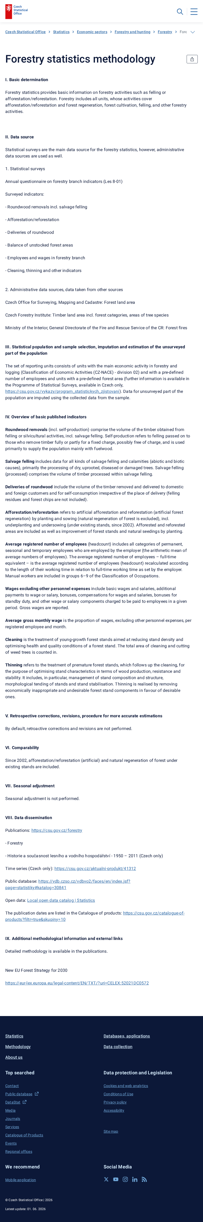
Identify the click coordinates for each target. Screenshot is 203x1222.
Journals (12, 1118)
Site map (111, 1131)
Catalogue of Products (24, 1135)
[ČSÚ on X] (106, 1179)
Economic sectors (92, 32)
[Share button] (192, 59)
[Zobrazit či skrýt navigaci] (193, 32)
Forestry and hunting (133, 32)
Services (12, 1127)
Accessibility (114, 1110)
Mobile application (20, 1180)
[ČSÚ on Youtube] (115, 1179)
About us (14, 1057)
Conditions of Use (118, 1094)
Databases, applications (127, 1036)
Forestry (165, 32)
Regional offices (18, 1151)
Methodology (18, 1046)
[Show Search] (180, 11)
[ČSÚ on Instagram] (125, 1179)
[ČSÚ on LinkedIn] (134, 1179)
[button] (52, 1072)
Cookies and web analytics (126, 1086)
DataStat (12, 1102)
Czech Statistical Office (25, 32)
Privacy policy (115, 1102)
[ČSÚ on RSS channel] (144, 1179)
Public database (19, 1094)
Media (10, 1110)
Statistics (61, 32)
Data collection (118, 1046)
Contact (12, 1086)
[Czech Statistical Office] (16, 11)
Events (11, 1143)
